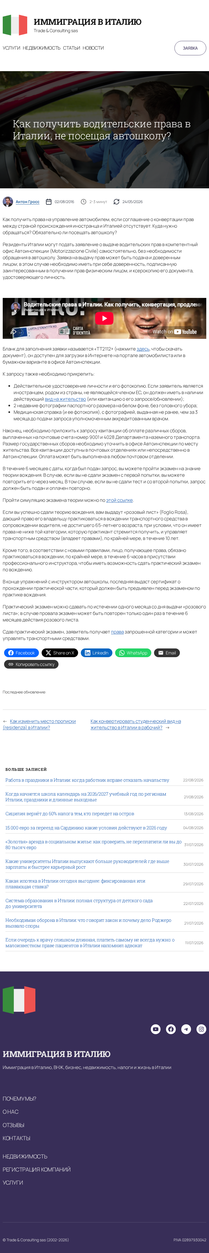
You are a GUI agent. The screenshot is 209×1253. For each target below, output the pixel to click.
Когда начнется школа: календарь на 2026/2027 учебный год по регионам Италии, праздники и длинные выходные (85, 796)
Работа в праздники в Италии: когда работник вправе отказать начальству (87, 780)
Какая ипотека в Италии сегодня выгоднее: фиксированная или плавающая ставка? (75, 883)
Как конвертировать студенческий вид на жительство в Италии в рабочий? (136, 724)
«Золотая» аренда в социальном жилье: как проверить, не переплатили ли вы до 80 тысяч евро (93, 844)
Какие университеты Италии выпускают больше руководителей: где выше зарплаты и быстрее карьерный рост (87, 864)
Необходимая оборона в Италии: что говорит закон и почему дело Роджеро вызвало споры (88, 923)
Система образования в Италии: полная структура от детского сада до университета (79, 903)
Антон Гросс (27, 201)
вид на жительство (65, 399)
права (117, 632)
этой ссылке (119, 500)
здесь (143, 349)
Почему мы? (19, 1098)
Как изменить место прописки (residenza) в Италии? (39, 724)
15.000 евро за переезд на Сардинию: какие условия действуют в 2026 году (86, 828)
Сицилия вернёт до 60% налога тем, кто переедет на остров (69, 814)
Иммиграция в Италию (88, 21)
